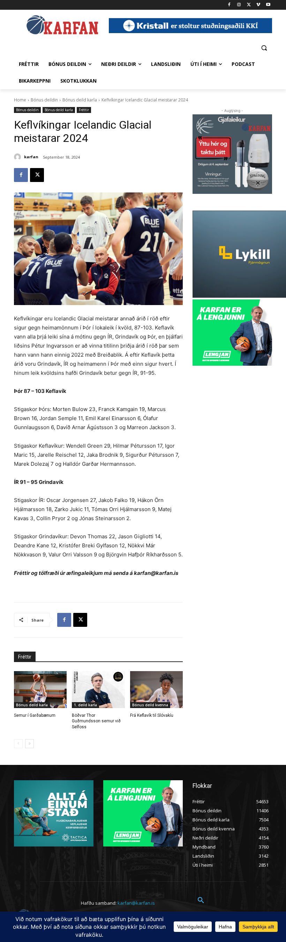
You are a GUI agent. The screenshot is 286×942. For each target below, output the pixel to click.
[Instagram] (239, 5)
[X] (249, 5)
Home (20, 100)
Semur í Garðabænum (34, 715)
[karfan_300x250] (53, 813)
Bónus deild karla (79, 100)
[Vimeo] (258, 5)
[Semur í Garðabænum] (40, 689)
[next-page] (29, 743)
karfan (31, 156)
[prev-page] (18, 743)
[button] (264, 47)
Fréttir (84, 109)
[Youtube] (268, 5)
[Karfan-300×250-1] (232, 332)
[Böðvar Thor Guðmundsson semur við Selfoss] (98, 689)
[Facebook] (229, 5)
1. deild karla (85, 704)
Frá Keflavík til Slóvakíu (151, 715)
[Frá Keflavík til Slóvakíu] (156, 689)
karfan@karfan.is (136, 903)
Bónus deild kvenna (150, 704)
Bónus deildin (44, 100)
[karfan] (18, 156)
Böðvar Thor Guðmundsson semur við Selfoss (96, 721)
